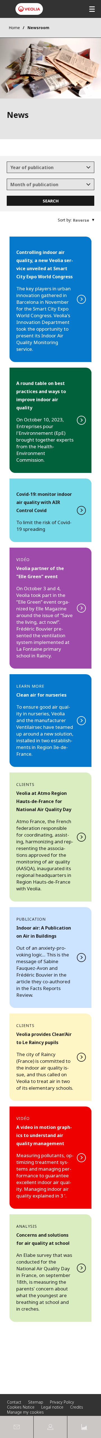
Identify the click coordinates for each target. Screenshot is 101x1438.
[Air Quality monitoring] (84, 1427)
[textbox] (46, 167)
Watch (50, 608)
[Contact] (16, 1427)
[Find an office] (50, 1427)
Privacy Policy (62, 1402)
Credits (76, 1407)
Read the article (50, 957)
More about (50, 1057)
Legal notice (52, 1407)
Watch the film (50, 1157)
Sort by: (65, 220)
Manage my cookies (25, 1412)
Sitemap (35, 1402)
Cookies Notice (21, 1407)
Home (14, 27)
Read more (50, 299)
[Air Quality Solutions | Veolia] (29, 9)
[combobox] (50, 167)
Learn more (50, 837)
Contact (14, 1402)
